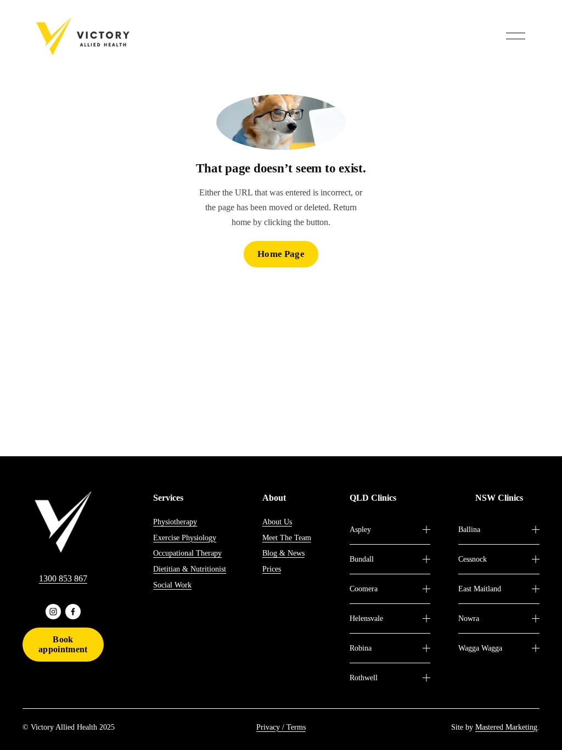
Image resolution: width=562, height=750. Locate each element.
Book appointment (63, 644)
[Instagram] (53, 611)
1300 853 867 (63, 578)
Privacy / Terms (281, 727)
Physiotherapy (175, 521)
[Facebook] (73, 611)
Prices (271, 568)
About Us (277, 521)
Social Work (172, 584)
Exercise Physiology (184, 537)
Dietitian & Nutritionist (189, 568)
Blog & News (283, 552)
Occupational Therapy (187, 552)
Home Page (281, 254)
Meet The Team (286, 537)
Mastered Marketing (506, 727)
